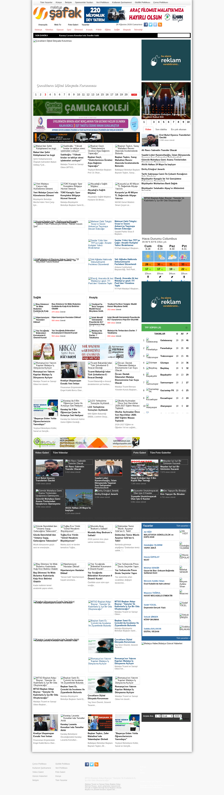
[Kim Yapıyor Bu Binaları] (173, 490)
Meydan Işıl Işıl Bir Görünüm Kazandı (169, 467)
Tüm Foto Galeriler (160, 452)
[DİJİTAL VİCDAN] (184, 630)
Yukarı (133, 298)
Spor (69, 30)
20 (126, 94)
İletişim (68, 2)
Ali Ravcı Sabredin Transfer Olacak (159, 150)
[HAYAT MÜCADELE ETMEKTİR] (184, 594)
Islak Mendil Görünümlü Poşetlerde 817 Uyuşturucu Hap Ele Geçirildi (123, 318)
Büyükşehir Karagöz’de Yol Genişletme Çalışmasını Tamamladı (161, 180)
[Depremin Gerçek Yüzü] (184, 606)
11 (83, 94)
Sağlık (117, 30)
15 (102, 94)
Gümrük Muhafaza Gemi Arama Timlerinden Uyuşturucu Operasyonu (164, 161)
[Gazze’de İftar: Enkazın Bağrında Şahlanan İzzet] (184, 570)
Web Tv (57, 25)
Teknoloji (138, 30)
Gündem (49, 30)
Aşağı (137, 298)
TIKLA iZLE (167, 144)
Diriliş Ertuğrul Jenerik (153, 169)
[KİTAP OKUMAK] (184, 618)
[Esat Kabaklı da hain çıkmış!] (184, 582)
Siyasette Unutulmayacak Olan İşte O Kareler (143, 497)
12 (88, 94)
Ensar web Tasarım (154, 781)
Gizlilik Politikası (142, 2)
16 (107, 94)
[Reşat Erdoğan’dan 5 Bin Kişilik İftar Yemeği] (144, 475)
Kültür (99, 30)
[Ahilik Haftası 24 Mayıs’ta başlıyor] (79, 505)
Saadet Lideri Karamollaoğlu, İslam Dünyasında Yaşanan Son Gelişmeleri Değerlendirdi (166, 156)
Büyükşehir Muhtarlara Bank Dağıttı (159, 183)
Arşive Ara (148, 716)
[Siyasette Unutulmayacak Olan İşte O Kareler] (144, 493)
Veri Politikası (102, 2)
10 (188, 122)
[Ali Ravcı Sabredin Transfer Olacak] (79, 463)
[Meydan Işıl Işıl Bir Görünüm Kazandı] (174, 463)
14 (97, 94)
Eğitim (108, 30)
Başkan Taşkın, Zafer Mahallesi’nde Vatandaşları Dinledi (83, 35)
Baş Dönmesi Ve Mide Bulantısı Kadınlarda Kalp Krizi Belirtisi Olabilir (66, 306)
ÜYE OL (170, 25)
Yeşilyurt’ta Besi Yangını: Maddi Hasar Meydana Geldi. (122, 305)
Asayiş (89, 30)
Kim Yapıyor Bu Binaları (172, 494)
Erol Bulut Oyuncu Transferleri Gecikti (45, 479)
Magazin (127, 30)
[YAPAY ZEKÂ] (184, 546)
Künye (59, 2)
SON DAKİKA (41, 35)
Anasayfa (35, 2)
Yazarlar (85, 25)
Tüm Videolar (60, 452)
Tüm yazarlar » (183, 526)
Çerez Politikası (160, 2)
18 (116, 94)
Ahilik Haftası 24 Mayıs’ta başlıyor (159, 164)
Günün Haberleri (39, 776)
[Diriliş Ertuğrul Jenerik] (107, 490)
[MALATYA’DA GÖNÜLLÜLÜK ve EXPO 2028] (184, 534)
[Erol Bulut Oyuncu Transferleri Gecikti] (49, 475)
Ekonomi (79, 30)
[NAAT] (184, 558)
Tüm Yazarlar (46, 2)
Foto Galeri (73, 25)
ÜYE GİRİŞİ (184, 25)
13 (92, 94)
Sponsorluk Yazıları (84, 2)
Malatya (38, 30)
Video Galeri (42, 452)
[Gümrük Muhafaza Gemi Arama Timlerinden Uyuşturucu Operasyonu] (49, 495)
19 (121, 94)
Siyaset (60, 30)
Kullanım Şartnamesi (122, 2)
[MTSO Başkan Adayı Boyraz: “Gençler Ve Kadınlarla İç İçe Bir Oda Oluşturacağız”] (166, 215)
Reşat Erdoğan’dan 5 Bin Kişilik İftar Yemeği (143, 479)
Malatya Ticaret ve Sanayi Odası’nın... (53, 80)
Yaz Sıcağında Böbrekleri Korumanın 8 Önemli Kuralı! (64, 331)
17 (111, 94)
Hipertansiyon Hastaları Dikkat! (66, 317)
